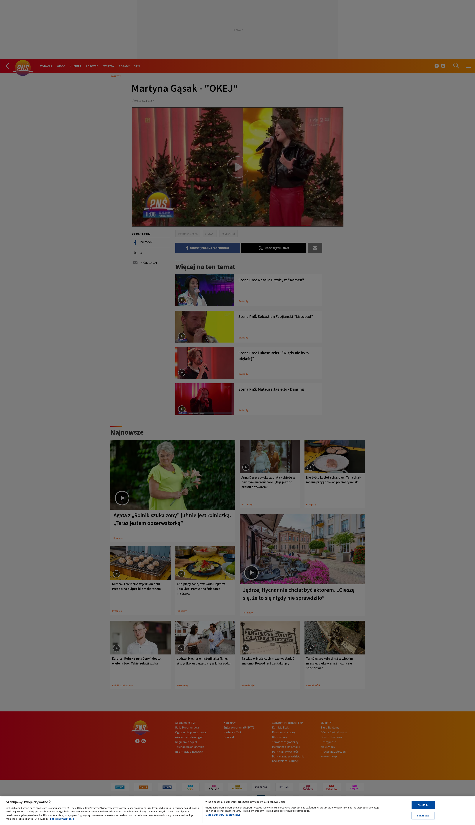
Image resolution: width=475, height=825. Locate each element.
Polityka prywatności (62, 818)
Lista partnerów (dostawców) (222, 814)
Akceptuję (423, 804)
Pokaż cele (423, 815)
